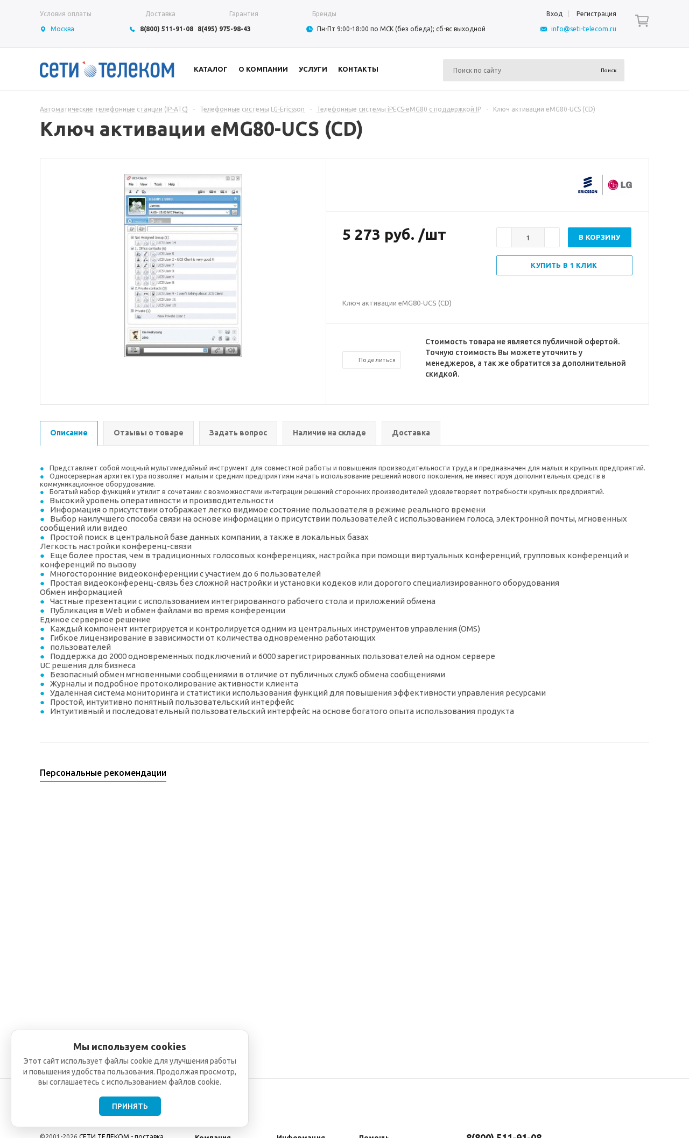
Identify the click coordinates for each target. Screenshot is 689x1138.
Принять (130, 1106)
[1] (347, 269)
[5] (390, 269)
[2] (358, 269)
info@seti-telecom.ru (583, 28)
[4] (380, 269)
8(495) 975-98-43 (224, 28)
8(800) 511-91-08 (166, 28)
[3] (369, 269)
